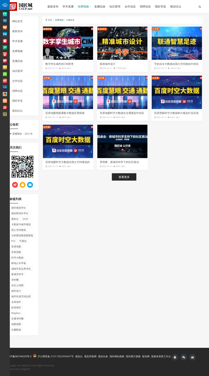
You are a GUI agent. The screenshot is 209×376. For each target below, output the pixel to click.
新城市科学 (17, 274)
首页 (50, 19)
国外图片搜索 (133, 356)
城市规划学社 (18, 207)
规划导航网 (90, 356)
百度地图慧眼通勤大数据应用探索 (65, 113)
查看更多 (124, 177)
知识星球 (115, 6)
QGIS (25, 218)
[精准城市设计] (122, 43)
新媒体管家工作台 (161, 356)
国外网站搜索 (117, 356)
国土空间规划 (18, 229)
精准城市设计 (107, 64)
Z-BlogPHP (24, 369)
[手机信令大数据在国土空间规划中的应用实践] (177, 43)
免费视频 (83, 6)
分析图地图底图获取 (22, 235)
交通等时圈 (17, 318)
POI (13, 241)
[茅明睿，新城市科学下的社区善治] (122, 141)
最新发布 (52, 6)
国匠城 (24, 6)
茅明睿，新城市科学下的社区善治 (119, 162)
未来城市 (16, 301)
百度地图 (16, 246)
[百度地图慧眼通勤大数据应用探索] (68, 92)
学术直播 (68, 6)
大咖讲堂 (70, 19)
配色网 (146, 356)
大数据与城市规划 (21, 224)
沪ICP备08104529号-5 (19, 356)
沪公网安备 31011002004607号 (55, 356)
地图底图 (16, 324)
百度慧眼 (16, 252)
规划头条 (103, 356)
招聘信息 (145, 6)
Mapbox (16, 313)
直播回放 (99, 6)
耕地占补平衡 (18, 263)
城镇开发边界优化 (21, 268)
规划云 (15, 218)
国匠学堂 (160, 6)
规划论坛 (175, 6)
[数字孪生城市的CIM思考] (68, 43)
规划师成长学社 (19, 213)
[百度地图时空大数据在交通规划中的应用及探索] (122, 92)
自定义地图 (17, 285)
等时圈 (15, 279)
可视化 (23, 241)
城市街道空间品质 (21, 296)
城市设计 (16, 290)
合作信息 (130, 6)
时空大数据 (17, 257)
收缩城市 (16, 307)
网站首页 (17, 21)
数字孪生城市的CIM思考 (59, 64)
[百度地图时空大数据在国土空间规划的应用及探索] (68, 141)
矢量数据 (16, 329)
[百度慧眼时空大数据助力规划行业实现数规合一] (177, 92)
